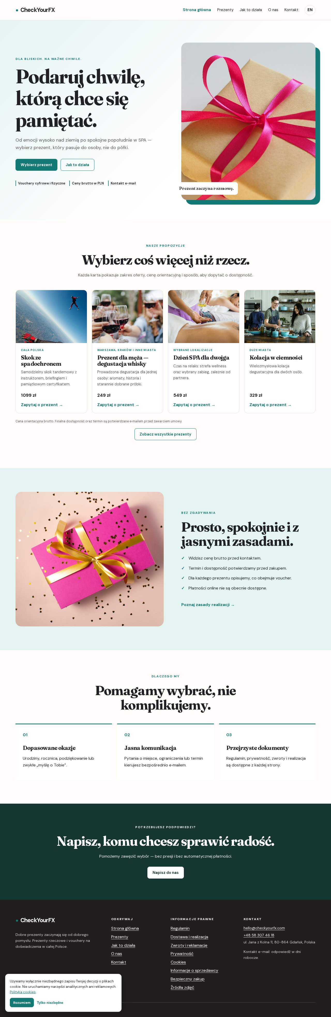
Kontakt (291, 9)
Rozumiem (22, 1002)
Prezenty (225, 9)
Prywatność (182, 953)
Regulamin (180, 928)
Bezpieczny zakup (188, 979)
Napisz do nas (166, 872)
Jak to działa (251, 9)
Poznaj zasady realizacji (208, 604)
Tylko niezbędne (50, 1003)
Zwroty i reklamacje (189, 945)
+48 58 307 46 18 (259, 935)
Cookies (178, 962)
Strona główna (197, 9)
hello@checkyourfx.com (264, 928)
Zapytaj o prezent (42, 404)
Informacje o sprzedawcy (194, 970)
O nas (273, 9)
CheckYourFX (35, 10)
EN (310, 9)
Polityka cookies (23, 992)
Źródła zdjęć (182, 987)
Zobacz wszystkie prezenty (165, 434)
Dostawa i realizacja (189, 937)
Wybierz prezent (36, 164)
